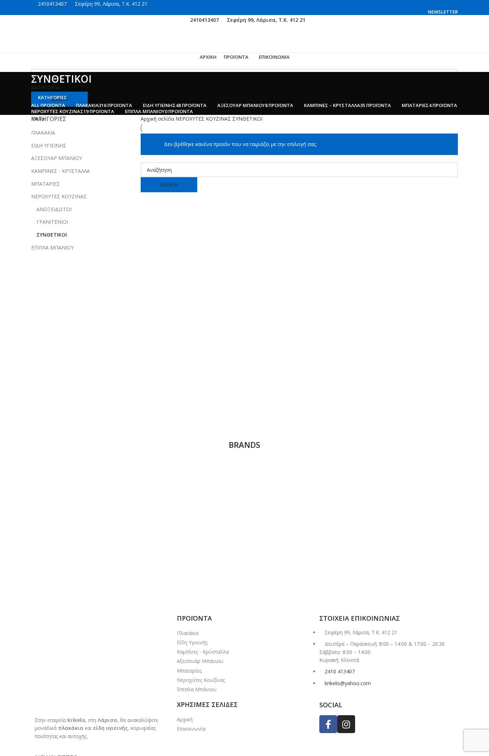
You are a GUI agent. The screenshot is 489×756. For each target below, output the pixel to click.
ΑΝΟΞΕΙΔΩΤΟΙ (54, 209)
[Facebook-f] (328, 724)
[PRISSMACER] (162, 560)
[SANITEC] (402, 479)
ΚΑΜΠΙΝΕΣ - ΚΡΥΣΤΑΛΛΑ (60, 171)
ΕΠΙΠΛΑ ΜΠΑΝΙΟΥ (52, 247)
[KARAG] (402, 560)
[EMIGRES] (162, 591)
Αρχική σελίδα (158, 118)
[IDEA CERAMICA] (82, 591)
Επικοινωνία (191, 728)
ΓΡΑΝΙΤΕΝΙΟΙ (52, 221)
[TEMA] (162, 479)
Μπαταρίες (189, 670)
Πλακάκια (187, 633)
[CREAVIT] (242, 591)
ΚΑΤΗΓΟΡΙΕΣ (52, 97)
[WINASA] (84, 504)
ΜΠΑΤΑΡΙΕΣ (45, 183)
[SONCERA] (322, 479)
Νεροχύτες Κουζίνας (201, 680)
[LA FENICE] (322, 560)
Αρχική (185, 719)
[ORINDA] (242, 560)
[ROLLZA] (82, 560)
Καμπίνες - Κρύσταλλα (203, 651)
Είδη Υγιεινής (192, 642)
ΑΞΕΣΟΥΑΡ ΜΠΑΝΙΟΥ (56, 158)
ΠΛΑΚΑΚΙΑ (43, 132)
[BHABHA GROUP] (322, 591)
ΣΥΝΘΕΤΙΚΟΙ (52, 234)
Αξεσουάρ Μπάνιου (200, 661)
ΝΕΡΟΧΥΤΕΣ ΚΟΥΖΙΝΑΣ (59, 196)
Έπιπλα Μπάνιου (197, 689)
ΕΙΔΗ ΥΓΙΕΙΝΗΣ (48, 145)
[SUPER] (242, 479)
